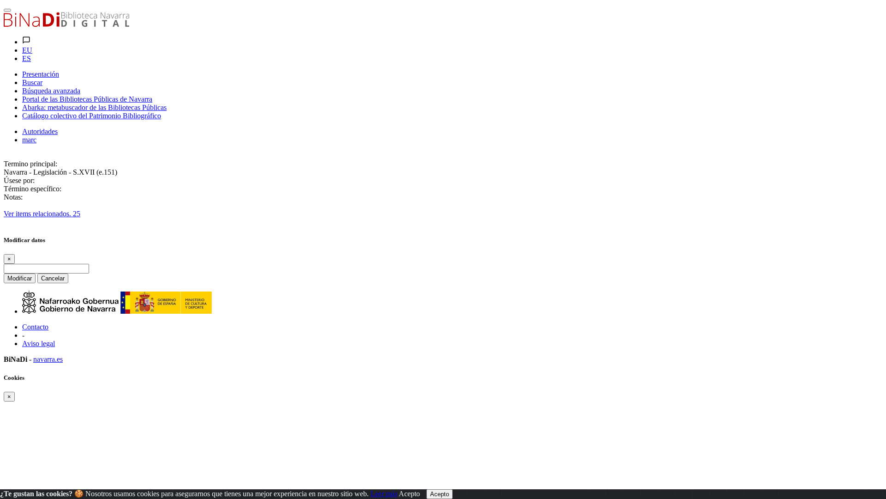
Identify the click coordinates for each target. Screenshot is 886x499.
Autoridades (40, 131)
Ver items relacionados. (42, 214)
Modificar (19, 278)
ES (26, 58)
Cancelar (53, 278)
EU (27, 50)
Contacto (35, 327)
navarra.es (48, 359)
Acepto (409, 494)
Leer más (384, 494)
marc (29, 140)
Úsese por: (19, 180)
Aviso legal (38, 343)
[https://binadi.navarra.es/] (66, 24)
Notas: (13, 197)
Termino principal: (30, 164)
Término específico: (32, 189)
